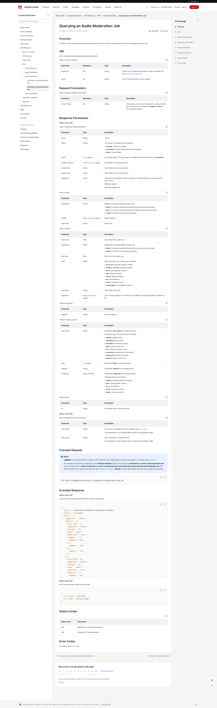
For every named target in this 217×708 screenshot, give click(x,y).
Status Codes (182, 58)
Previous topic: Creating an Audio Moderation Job (76, 656)
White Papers (25, 141)
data (84, 363)
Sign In (184, 7)
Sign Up (194, 7)
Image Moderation (31, 72)
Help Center (60, 16)
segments (93, 295)
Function (180, 27)
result (85, 157)
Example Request (183, 47)
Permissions (24, 149)
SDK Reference (26, 106)
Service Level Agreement (29, 137)
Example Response (184, 53)
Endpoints (24, 145)
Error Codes (181, 63)
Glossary (23, 118)
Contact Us (155, 7)
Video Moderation (31, 93)
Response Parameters (185, 42)
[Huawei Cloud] (28, 7)
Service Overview (26, 36)
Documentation (166, 7)
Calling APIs (27, 60)
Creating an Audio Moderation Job (37, 81)
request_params (89, 163)
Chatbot (61, 682)
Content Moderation (74, 16)
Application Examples (30, 97)
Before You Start (28, 52)
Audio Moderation (31, 76)
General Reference (27, 125)
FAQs (22, 110)
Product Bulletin (26, 32)
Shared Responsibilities (28, 133)
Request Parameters (184, 37)
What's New (24, 27)
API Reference (25, 48)
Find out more (106, 704)
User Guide (24, 44)
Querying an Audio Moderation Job (37, 88)
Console (177, 7)
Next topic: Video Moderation (159, 656)
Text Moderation (31, 68)
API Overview (27, 56)
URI (178, 32)
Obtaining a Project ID (133, 74)
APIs (24, 64)
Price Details (24, 114)
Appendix (26, 101)
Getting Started (26, 40)
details (91, 218)
